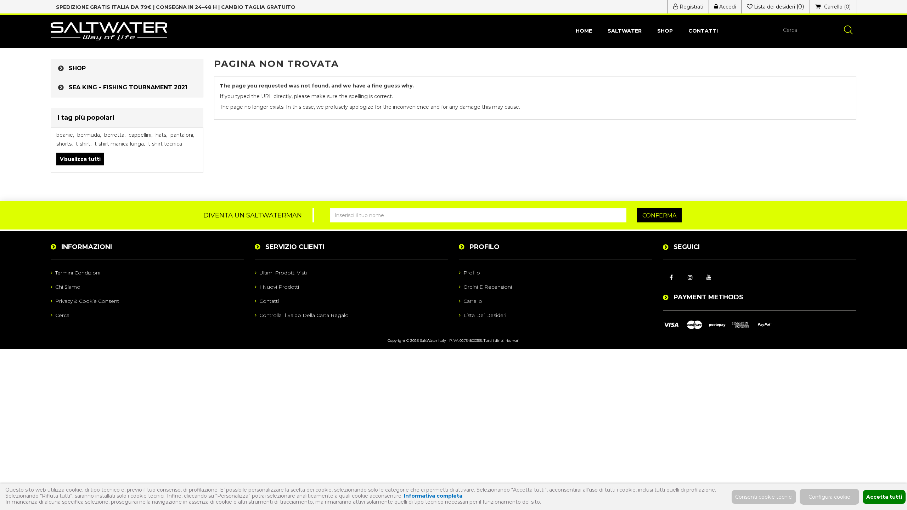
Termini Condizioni (77, 273)
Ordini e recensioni (487, 287)
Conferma (659, 215)
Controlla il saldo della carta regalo (304, 315)
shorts (64, 144)
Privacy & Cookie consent (87, 301)
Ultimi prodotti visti (283, 273)
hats (161, 135)
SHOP (77, 68)
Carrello (472, 301)
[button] (665, 31)
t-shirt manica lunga (120, 144)
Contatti (703, 31)
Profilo (471, 273)
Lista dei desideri (484, 315)
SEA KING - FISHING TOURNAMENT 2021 (128, 87)
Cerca (62, 315)
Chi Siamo (67, 287)
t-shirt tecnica (165, 144)
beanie (65, 135)
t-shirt (83, 144)
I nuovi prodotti (279, 287)
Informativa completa (433, 496)
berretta (114, 135)
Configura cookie (829, 497)
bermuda (89, 135)
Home (584, 31)
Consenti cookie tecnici (764, 497)
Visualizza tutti (80, 159)
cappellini (140, 135)
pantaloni (182, 135)
